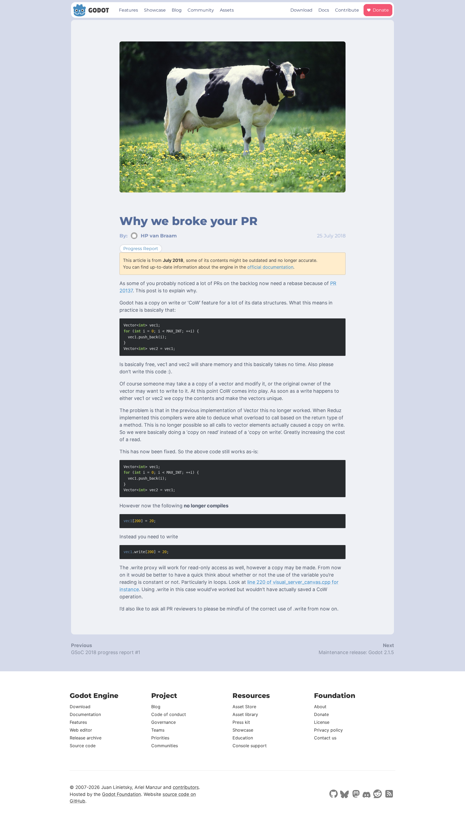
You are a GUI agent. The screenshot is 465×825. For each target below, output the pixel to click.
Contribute (347, 10)
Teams (157, 730)
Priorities (160, 737)
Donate (380, 10)
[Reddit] (377, 794)
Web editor (81, 730)
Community (201, 10)
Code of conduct (168, 714)
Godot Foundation (121, 794)
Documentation (85, 714)
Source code (83, 745)
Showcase (155, 10)
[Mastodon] (355, 794)
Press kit (241, 722)
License (321, 722)
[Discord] (366, 795)
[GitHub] (333, 794)
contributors (186, 787)
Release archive (85, 737)
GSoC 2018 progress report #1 (105, 652)
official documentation (270, 267)
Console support (249, 745)
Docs (323, 10)
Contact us (325, 737)
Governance (163, 722)
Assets (227, 10)
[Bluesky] (344, 795)
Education (242, 737)
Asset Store (244, 706)
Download (301, 10)
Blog (177, 10)
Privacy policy (328, 730)
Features (128, 10)
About (320, 706)
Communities (164, 745)
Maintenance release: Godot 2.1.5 (356, 652)
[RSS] (388, 794)
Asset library (245, 714)
